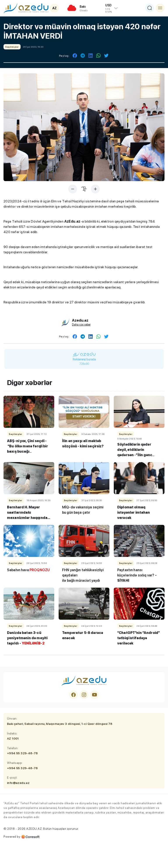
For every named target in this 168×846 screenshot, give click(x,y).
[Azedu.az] (26, 8)
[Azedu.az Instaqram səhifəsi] (84, 694)
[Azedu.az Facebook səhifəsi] (73, 694)
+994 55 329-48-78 (22, 753)
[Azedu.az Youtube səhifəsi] (94, 694)
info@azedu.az (18, 783)
